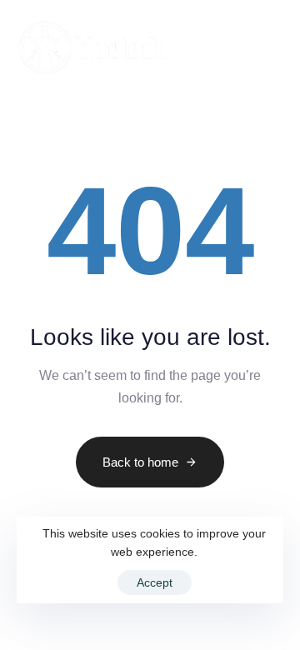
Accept (154, 582)
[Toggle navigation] (238, 47)
